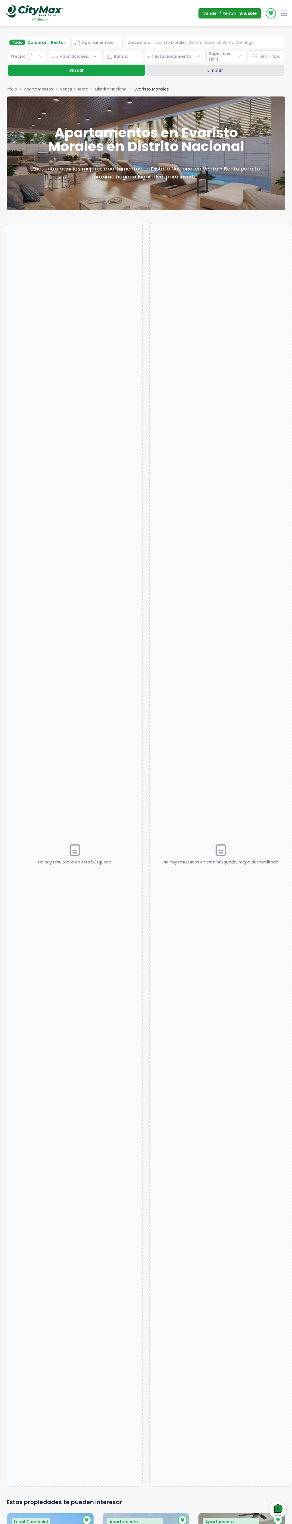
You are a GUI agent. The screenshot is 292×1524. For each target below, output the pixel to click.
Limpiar (215, 70)
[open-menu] (284, 13)
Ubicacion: (138, 42)
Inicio (12, 89)
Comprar (36, 42)
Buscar (76, 70)
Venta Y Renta (74, 89)
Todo (17, 42)
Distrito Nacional (111, 89)
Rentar (58, 42)
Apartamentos (38, 89)
